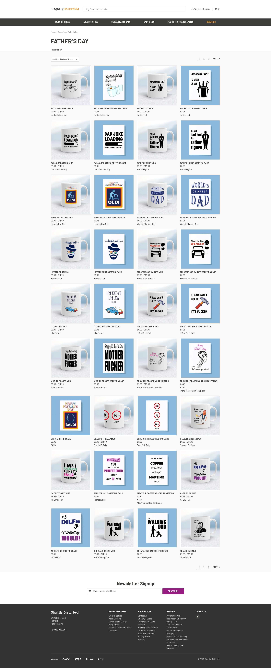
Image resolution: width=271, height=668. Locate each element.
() (218, 9)
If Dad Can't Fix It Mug (148, 326)
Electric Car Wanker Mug (150, 272)
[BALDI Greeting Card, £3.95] (70, 415)
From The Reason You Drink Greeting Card (198, 383)
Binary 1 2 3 (172, 622)
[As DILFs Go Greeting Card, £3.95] (70, 527)
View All (170, 648)
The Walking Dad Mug (104, 551)
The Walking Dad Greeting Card (152, 551)
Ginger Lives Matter (175, 645)
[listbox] (69, 59)
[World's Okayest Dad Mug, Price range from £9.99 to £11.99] (157, 194)
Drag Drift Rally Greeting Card (153, 439)
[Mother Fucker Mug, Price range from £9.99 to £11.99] (70, 358)
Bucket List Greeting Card (193, 108)
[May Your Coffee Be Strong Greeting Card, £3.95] (157, 470)
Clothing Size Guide (146, 622)
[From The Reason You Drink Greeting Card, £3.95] (200, 358)
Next (215, 59)
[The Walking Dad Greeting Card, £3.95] (157, 527)
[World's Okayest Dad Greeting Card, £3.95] (200, 194)
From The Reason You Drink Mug (153, 381)
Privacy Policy (144, 636)
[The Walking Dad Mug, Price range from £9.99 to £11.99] (113, 527)
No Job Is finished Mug (62, 108)
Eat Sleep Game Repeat (177, 639)
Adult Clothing (90, 22)
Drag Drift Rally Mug (104, 439)
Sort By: (56, 59)
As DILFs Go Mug (188, 493)
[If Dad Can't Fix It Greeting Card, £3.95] (200, 303)
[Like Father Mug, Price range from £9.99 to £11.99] (70, 303)
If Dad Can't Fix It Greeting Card (196, 326)
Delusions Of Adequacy (177, 636)
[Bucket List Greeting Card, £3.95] (200, 85)
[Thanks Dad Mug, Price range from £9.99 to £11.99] (200, 527)
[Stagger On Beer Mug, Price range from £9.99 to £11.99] (200, 415)
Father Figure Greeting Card (194, 163)
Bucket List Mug (145, 108)
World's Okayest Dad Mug (150, 217)
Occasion (211, 22)
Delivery (141, 625)
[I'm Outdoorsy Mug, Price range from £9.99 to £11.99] (70, 470)
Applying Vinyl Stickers (148, 628)
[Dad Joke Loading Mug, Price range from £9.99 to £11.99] (70, 140)
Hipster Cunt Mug (60, 272)
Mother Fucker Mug (61, 381)
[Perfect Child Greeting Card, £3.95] (113, 470)
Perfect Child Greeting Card (108, 493)
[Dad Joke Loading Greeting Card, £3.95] (113, 140)
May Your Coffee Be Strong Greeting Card (155, 495)
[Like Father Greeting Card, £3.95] (113, 303)
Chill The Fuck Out (174, 625)
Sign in (197, 9)
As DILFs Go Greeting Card (64, 551)
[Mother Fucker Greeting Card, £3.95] (113, 358)
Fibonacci (171, 642)
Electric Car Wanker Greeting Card (198, 272)
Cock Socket (172, 628)
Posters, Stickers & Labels (180, 22)
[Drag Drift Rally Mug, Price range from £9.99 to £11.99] (113, 415)
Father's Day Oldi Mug (62, 217)
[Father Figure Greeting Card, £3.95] (200, 140)
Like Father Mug (59, 326)
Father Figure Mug (146, 163)
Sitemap (141, 639)
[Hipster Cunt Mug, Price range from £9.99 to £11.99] (70, 249)
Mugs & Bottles (62, 22)
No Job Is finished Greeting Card (110, 108)
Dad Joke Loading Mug (62, 163)
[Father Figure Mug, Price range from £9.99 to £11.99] (157, 140)
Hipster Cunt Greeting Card (108, 272)
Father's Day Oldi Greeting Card (110, 217)
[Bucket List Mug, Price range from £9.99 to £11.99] (157, 85)
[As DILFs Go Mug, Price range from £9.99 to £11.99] (200, 470)
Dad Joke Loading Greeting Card (110, 163)
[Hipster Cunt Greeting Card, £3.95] (113, 249)
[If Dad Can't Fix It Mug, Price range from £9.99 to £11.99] (157, 303)
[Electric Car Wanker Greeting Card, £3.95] (200, 249)
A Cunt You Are (173, 616)
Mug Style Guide (145, 619)
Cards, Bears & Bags (120, 22)
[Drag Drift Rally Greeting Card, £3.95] (157, 415)
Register (206, 9)
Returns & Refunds (146, 633)
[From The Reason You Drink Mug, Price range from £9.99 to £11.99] (157, 358)
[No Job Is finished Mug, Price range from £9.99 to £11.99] (70, 85)
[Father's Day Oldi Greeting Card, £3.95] (113, 194)
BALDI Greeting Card (61, 439)
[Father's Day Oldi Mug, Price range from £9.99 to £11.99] (70, 194)
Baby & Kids (149, 22)
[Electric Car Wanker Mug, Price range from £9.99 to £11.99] (157, 249)
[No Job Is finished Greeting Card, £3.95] (113, 85)
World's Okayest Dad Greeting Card (198, 217)
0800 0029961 (59, 630)
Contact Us (142, 616)
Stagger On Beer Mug (191, 439)
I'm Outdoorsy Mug (60, 493)
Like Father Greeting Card (107, 326)
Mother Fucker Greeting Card (109, 381)
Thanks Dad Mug (188, 551)
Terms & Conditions (146, 630)
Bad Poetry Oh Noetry (176, 619)
